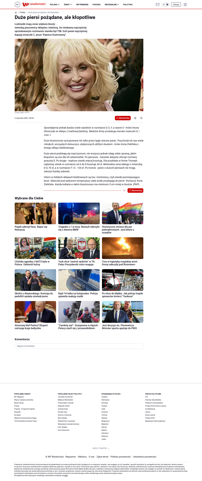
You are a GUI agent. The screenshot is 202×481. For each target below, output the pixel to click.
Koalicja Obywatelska (153, 400)
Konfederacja (150, 409)
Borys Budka (62, 418)
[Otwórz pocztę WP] (157, 4)
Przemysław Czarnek (65, 403)
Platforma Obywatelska (154, 403)
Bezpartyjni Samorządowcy (155, 421)
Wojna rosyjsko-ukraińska (23, 400)
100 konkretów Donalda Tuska (25, 421)
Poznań (104, 415)
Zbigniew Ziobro (64, 406)
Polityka (127, 4)
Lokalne (104, 397)
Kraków (104, 406)
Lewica (147, 412)
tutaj (65, 475)
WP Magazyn (19, 397)
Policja (16, 406)
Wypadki (17, 412)
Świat (67, 4)
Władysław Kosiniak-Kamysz (68, 424)
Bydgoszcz (106, 421)
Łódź (103, 409)
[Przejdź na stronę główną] (17, 6)
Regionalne (111, 4)
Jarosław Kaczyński (65, 397)
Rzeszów (105, 436)
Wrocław (105, 403)
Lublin (104, 439)
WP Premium (82, 4)
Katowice (105, 433)
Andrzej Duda (63, 409)
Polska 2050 (150, 418)
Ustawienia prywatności (144, 456)
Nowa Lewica (150, 415)
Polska (53, 4)
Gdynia (104, 427)
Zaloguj (176, 4)
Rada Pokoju (19, 403)
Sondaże (17, 415)
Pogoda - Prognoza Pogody (24, 409)
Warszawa (105, 400)
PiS (146, 397)
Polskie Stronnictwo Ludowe (155, 406)
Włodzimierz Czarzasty (66, 421)
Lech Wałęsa (62, 427)
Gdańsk (104, 418)
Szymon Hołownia (64, 415)
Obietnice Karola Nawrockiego (25, 418)
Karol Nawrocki (63, 430)
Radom (104, 430)
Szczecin (105, 412)
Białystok (105, 424)
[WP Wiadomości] (36, 4)
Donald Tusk (62, 412)
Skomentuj (124, 118)
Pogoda (96, 4)
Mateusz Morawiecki (65, 400)
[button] (165, 4)
